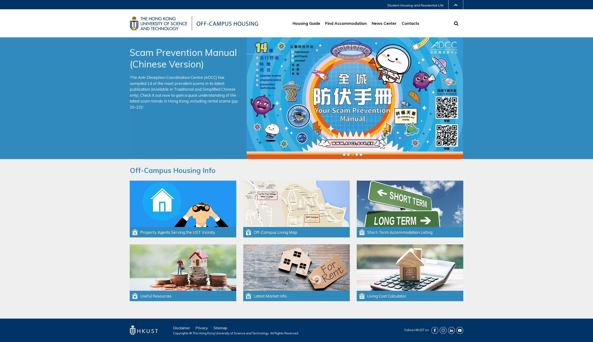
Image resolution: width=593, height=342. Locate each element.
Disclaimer (181, 328)
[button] (344, 154)
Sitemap (220, 328)
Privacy (202, 328)
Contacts (410, 23)
